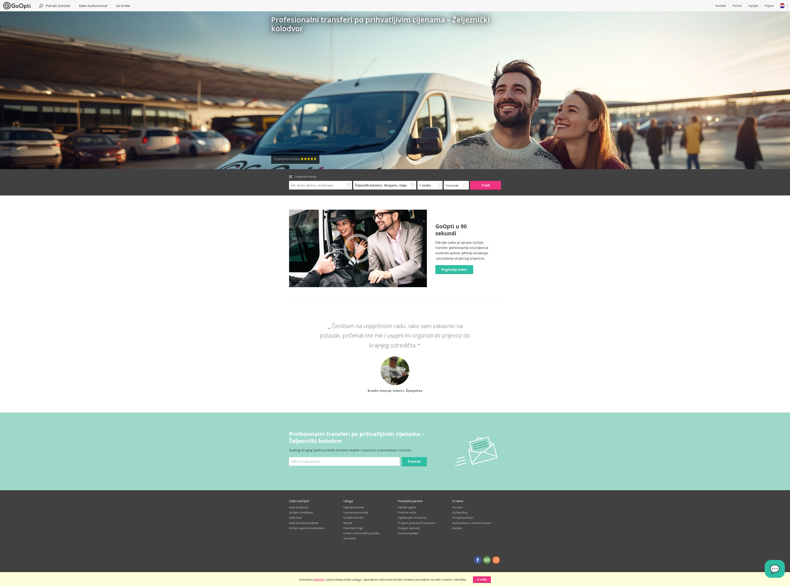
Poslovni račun (407, 512)
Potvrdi (414, 461)
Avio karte (349, 538)
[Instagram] (496, 560)
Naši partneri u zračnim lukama (471, 523)
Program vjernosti (409, 528)
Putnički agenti (407, 507)
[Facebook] (477, 560)
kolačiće (319, 579)
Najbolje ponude (353, 507)
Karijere (457, 528)
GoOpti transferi (353, 517)
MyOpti (347, 523)
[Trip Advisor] (487, 560)
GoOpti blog (459, 512)
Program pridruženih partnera (416, 523)
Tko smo (457, 507)
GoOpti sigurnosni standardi (306, 528)
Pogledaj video (454, 269)
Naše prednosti (298, 507)
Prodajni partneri (462, 517)
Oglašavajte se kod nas (412, 517)
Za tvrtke (123, 5)
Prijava (769, 6)
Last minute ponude (355, 512)
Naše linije (295, 517)
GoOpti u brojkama (301, 512)
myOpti (753, 6)
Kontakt (721, 6)
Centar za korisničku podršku (361, 533)
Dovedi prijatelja (408, 533)
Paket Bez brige (353, 528)
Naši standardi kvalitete (303, 523)
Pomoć (737, 6)
